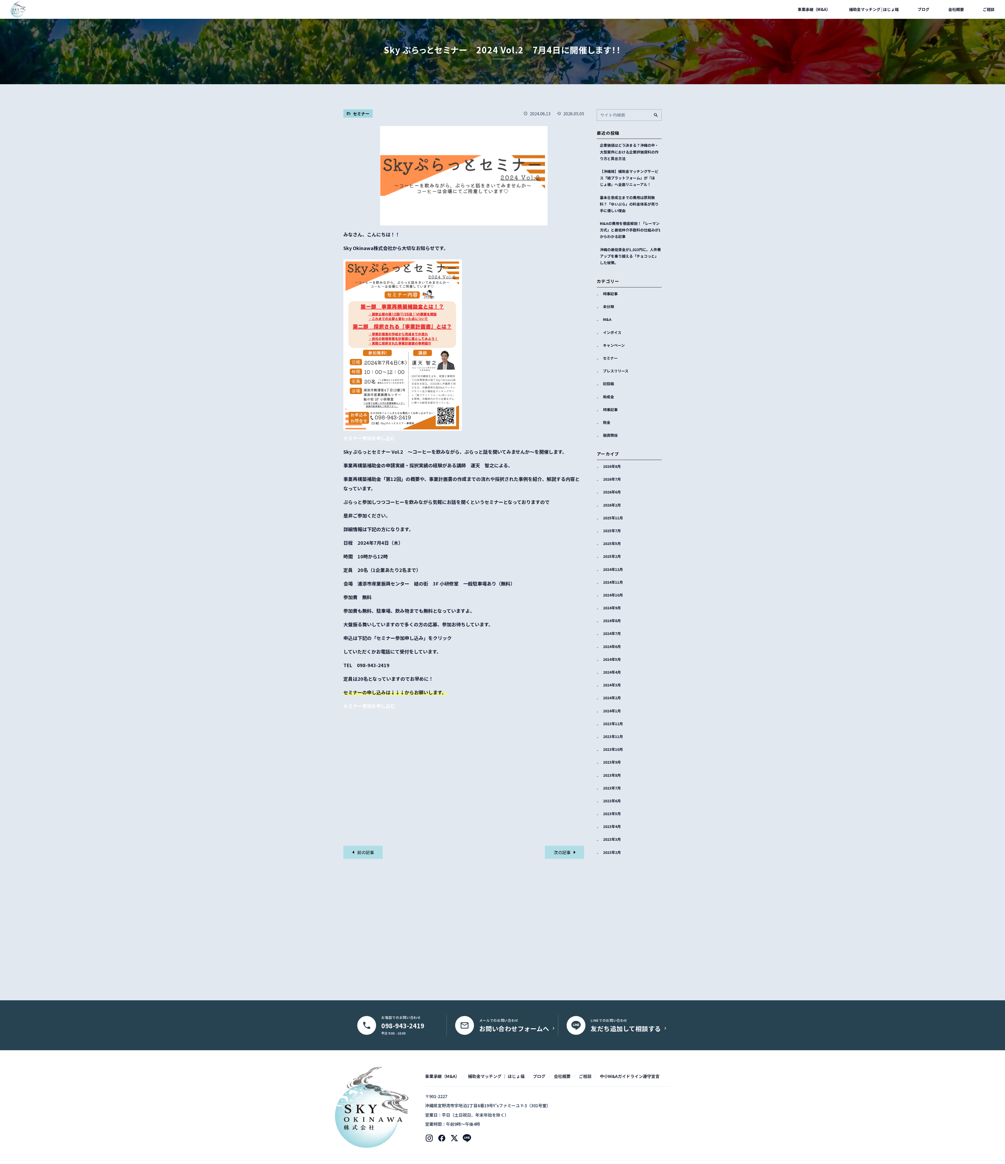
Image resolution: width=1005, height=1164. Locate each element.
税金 (606, 422)
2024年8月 (612, 620)
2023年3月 (612, 839)
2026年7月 (612, 479)
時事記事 (610, 293)
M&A (607, 319)
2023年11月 (613, 736)
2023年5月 (612, 813)
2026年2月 (612, 505)
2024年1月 (612, 710)
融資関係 (610, 435)
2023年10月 (613, 749)
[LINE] (467, 1138)
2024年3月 (612, 685)
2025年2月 (612, 556)
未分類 (608, 306)
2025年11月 (613, 517)
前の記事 (365, 852)
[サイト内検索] (656, 115)
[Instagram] (429, 1138)
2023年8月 (612, 775)
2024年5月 (612, 659)
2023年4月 (612, 826)
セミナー (610, 358)
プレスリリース (615, 370)
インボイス (612, 332)
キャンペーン (614, 345)
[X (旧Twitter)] (454, 1138)
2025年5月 (612, 543)
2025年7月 (612, 530)
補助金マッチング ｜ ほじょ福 (496, 1076)
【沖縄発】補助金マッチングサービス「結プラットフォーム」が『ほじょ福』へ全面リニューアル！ (629, 178)
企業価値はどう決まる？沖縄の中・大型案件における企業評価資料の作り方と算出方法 (629, 152)
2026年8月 (612, 466)
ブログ (923, 9)
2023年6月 (612, 800)
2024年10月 (613, 595)
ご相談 (989, 9)
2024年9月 (612, 607)
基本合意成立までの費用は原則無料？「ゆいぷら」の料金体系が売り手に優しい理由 (629, 204)
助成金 (608, 396)
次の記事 (563, 852)
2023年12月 (613, 723)
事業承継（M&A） (814, 9)
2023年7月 (612, 788)
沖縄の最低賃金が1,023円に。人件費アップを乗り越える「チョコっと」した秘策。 (630, 256)
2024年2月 (612, 697)
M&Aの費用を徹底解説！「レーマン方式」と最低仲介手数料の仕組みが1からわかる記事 (630, 230)
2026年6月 (612, 492)
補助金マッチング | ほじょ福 (874, 9)
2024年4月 (612, 672)
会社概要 (956, 9)
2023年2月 (612, 852)
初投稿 (608, 383)
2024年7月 (612, 633)
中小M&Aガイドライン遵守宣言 (630, 1076)
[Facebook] (442, 1138)
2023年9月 (612, 762)
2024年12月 (613, 569)
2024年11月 (613, 582)
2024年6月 (612, 646)
